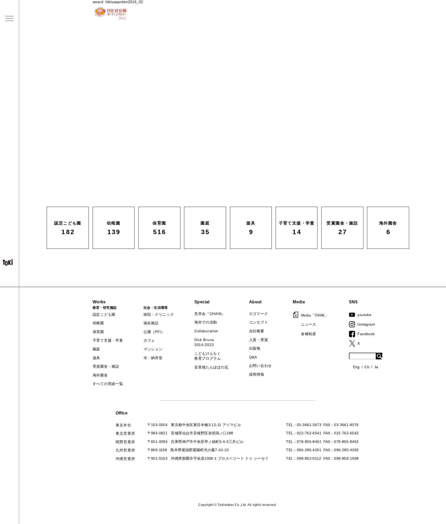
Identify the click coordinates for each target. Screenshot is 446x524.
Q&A (253, 357)
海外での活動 (205, 322)
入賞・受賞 (258, 340)
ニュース (308, 324)
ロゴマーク (258, 314)
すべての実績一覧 (108, 384)
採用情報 (256, 374)
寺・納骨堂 (153, 358)
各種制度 (308, 334)
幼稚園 (98, 323)
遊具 (96, 358)
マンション (153, 349)
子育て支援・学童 (108, 340)
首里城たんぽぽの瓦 (211, 367)
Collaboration (206, 331)
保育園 (98, 332)
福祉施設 (151, 323)
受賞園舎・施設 (106, 366)
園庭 (96, 349)
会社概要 (256, 331)
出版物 (254, 348)
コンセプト (258, 322)
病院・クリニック (159, 314)
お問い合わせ (260, 366)
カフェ (149, 340)
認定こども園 (104, 314)
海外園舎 (100, 375)
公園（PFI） (154, 332)
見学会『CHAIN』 (209, 314)
